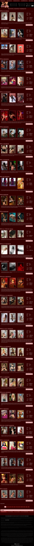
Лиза (3, 408)
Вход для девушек (31, 0)
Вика (3, 27)
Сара (3, 261)
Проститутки (10, 511)
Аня (2, 211)
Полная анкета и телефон (29, 40)
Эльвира (3, 311)
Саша (3, 143)
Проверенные (29, 5)
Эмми (3, 488)
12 (26, 506)
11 (24, 506)
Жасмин (3, 472)
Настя (3, 440)
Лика (3, 109)
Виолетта (3, 43)
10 (21, 506)
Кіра (3, 126)
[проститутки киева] (4, 4)
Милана (3, 75)
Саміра (3, 176)
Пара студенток (5, 328)
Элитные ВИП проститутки (24, 0)
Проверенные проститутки (16, 0)
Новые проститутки (3, 0)
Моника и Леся (5, 295)
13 (28, 506)
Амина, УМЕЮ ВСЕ (6, 228)
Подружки (4, 276)
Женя (3, 456)
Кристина (4, 10)
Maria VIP (4, 243)
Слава (3, 159)
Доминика (4, 392)
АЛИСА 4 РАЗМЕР (5, 425)
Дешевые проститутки (9, 0)
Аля (2, 361)
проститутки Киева (17, 545)
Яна (2, 194)
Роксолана (4, 346)
